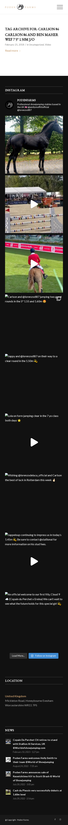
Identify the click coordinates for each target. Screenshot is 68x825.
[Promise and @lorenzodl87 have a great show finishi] (34, 204)
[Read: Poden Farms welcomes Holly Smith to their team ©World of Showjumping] (8, 759)
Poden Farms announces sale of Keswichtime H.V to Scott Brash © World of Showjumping (36, 776)
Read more (11, 50)
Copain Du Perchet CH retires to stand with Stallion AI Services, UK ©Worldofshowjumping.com (35, 744)
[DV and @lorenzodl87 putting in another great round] (34, 264)
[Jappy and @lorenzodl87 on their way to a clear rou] (34, 383)
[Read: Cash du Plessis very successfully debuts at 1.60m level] (8, 792)
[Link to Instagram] (60, 819)
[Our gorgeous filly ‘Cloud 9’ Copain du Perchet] (34, 145)
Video (48, 44)
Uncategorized (36, 44)
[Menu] (58, 7)
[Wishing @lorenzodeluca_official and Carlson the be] (34, 502)
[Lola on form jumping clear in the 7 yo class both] (34, 442)
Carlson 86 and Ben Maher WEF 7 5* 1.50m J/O (31, 37)
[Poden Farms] (28, 7)
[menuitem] (58, 7)
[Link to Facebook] (55, 819)
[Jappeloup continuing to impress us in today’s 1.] (34, 562)
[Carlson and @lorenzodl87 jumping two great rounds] (34, 323)
